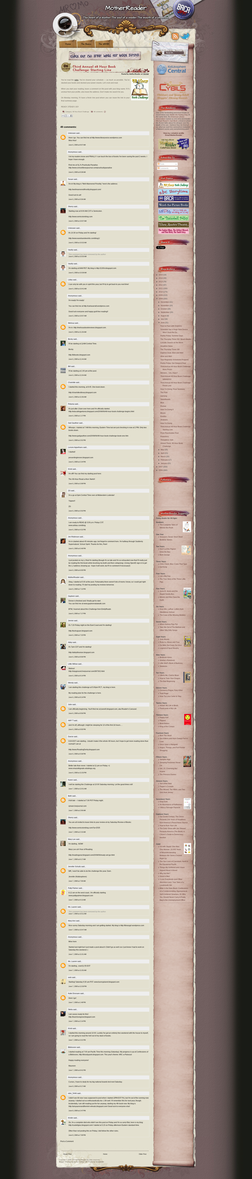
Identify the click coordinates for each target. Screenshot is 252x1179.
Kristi (70, 469)
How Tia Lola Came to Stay (170, 696)
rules (76, 80)
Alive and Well (166, 356)
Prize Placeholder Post (169, 433)
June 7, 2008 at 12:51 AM (77, 789)
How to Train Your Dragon (170, 678)
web (69, 977)
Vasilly (70, 250)
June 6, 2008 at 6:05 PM (77, 570)
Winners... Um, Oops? (169, 373)
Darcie (70, 737)
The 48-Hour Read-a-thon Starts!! (82, 479)
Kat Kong (163, 567)
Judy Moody (164, 639)
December (165, 302)
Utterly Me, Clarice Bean (169, 675)
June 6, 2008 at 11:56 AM (77, 397)
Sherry (70, 207)
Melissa (71, 323)
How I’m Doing (166, 423)
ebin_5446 (72, 1093)
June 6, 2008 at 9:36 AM (77, 199)
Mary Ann (72, 921)
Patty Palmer (73, 888)
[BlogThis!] (65, 115)
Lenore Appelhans (75, 447)
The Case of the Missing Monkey (173, 615)
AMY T (70, 721)
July (162, 319)
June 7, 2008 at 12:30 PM (77, 986)
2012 (161, 285)
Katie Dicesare (74, 993)
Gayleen (71, 596)
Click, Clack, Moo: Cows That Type (173, 564)
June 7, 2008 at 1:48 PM (77, 1002)
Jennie (71, 621)
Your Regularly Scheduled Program (174, 360)
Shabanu (164, 420)
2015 (161, 275)
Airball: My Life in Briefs (169, 706)
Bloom (163, 413)
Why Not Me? (165, 873)
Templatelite (100, 1162)
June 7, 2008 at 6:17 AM (77, 859)
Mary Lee (72, 839)
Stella (70, 1009)
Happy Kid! (164, 717)
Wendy (71, 683)
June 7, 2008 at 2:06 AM (77, 810)
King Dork (164, 802)
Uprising (163, 396)
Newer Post (67, 1154)
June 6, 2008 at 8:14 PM (77, 676)
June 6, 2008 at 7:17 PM (77, 613)
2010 (161, 292)
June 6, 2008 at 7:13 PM (77, 589)
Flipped (163, 721)
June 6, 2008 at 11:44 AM (77, 359)
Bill (69, 366)
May (162, 450)
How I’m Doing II (166, 410)
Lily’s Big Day (165, 576)
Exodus (163, 416)
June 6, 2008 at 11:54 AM (77, 375)
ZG (69, 491)
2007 (161, 467)
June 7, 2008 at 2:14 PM (77, 1021)
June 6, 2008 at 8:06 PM (77, 657)
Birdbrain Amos (166, 657)
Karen (70, 780)
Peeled (163, 406)
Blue (162, 403)
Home (68, 44)
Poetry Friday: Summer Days (171, 336)
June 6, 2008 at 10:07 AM (77, 221)
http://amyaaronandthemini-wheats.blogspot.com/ (88, 1106)
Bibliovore (72, 1047)
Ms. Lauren (72, 907)
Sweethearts (165, 399)
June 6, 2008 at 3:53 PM (77, 511)
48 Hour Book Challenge (80, 111)
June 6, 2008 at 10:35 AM (77, 256)
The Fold (163, 392)
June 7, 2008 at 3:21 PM (77, 1040)
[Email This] (63, 115)
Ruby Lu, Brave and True (170, 642)
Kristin (70, 1118)
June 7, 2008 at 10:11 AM (77, 914)
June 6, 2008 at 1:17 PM (77, 416)
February (164, 460)
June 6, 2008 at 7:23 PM (77, 635)
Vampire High (165, 759)
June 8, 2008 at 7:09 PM (77, 1135)
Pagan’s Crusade (167, 786)
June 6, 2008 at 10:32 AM (77, 242)
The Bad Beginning (167, 681)
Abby (70, 642)
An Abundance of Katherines (171, 805)
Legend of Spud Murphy (169, 648)
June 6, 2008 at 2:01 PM (77, 440)
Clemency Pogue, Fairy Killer (171, 690)
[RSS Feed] (175, 36)
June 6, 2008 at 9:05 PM (77, 729)
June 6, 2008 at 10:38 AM (77, 272)
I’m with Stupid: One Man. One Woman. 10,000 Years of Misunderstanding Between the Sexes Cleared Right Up (171, 853)
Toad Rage (164, 693)
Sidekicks (163, 666)
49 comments (98, 111)
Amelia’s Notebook (167, 660)
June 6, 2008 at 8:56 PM (77, 713)
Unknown (72, 133)
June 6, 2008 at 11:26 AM (77, 332)
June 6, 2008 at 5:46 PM (77, 548)
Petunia (71, 404)
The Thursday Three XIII (169, 349)
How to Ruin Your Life (168, 826)
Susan (71, 179)
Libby (70, 280)
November (165, 306)
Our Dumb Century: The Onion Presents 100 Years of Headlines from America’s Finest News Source (174, 820)
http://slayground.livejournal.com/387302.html (87, 671)
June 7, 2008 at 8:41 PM (77, 1070)
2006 (161, 470)
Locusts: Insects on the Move (171, 343)
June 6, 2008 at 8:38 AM (77, 172)
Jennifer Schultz (74, 867)
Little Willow (73, 664)
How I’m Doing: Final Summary (172, 389)
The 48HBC (104, 44)
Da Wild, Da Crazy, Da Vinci (171, 645)
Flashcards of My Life (168, 708)
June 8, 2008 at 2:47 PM (77, 1110)
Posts (161, 164)
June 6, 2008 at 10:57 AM (77, 316)
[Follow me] (185, 36)
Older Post (142, 1154)
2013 (161, 282)
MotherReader (126, 8)
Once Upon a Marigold (169, 744)
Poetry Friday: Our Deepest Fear (173, 363)
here (113, 687)
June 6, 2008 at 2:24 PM (77, 462)
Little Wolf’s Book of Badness (171, 663)
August (164, 316)
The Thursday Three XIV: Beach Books (175, 339)
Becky (70, 339)
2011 (161, 288)
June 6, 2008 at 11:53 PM (77, 773)
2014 (161, 278)
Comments (163, 168)
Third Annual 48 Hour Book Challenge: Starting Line (94, 68)
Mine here (73, 942)
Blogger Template (65, 1162)
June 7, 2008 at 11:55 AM (77, 970)
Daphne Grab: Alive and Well (171, 353)
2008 (161, 299)
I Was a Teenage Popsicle (170, 807)
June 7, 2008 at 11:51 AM (77, 954)
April (163, 453)
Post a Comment (67, 1141)
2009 (161, 295)
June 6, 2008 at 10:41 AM (77, 289)
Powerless (164, 437)
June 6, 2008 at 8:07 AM (77, 145)
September (165, 312)
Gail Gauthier (73, 423)
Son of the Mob (166, 784)
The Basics (86, 44)
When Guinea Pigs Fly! (169, 624)
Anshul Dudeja (79, 1162)
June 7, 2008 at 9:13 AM (77, 900)
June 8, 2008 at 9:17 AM (77, 1086)
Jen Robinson (73, 537)
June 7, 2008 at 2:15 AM (77, 832)
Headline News (166, 346)
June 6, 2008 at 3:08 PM (77, 483)
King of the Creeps (167, 727)
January (164, 463)
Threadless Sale (166, 440)
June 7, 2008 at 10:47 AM (77, 930)
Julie (70, 704)
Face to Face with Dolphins (171, 326)
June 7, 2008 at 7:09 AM (77, 881)
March (163, 457)
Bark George (165, 555)
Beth (70, 796)
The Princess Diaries (168, 775)
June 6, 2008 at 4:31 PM (77, 529)
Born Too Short (166, 736)
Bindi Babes (164, 723)
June (163, 323)
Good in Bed (165, 876)
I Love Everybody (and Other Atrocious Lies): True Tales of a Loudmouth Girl (172, 882)
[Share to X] (68, 115)
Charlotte (71, 382)
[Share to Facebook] (71, 115)
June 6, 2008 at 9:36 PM (77, 754)
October (164, 309)
